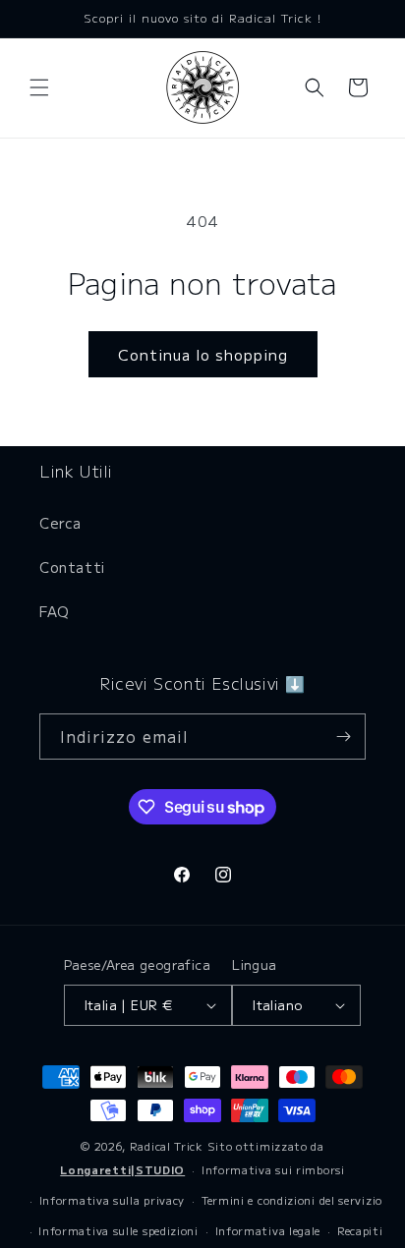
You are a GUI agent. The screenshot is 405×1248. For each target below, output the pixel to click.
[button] (39, 87)
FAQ (54, 611)
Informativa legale (268, 1230)
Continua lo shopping (203, 354)
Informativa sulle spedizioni (118, 1230)
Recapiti (360, 1230)
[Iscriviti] (343, 736)
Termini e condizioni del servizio (292, 1200)
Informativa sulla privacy (112, 1200)
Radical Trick (166, 1146)
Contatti (72, 567)
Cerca (60, 523)
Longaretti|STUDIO (122, 1169)
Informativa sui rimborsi (273, 1169)
